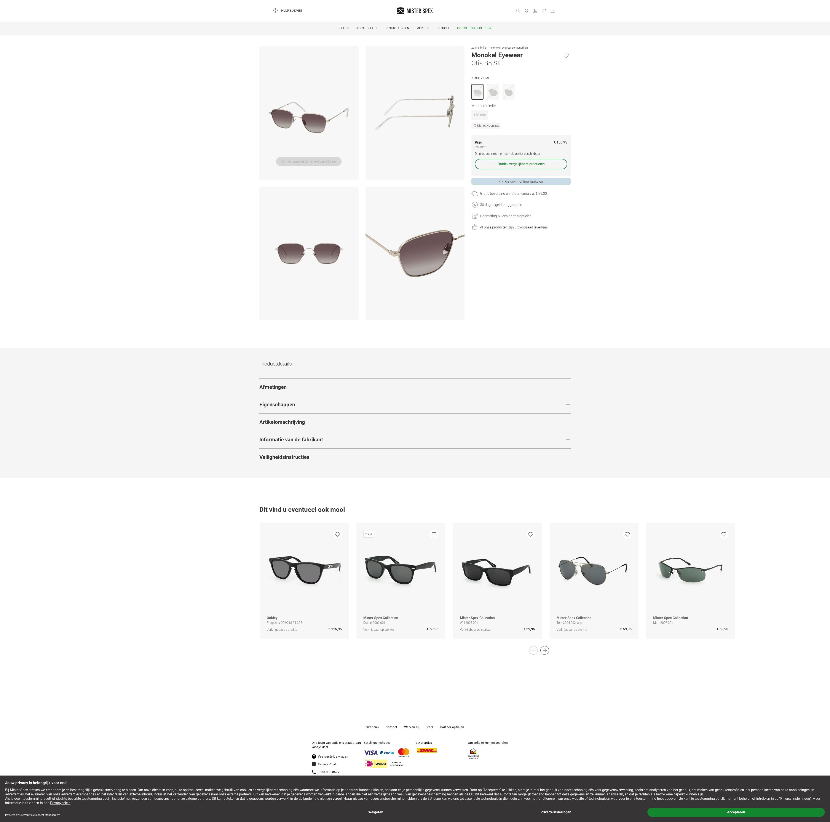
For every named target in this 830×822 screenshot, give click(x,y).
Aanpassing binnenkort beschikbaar (312, 161)
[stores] (526, 10)
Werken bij (412, 727)
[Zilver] (477, 92)
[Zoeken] (518, 11)
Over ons (372, 727)
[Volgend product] (544, 650)
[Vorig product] (533, 650)
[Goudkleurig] (509, 92)
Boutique (443, 28)
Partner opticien (452, 727)
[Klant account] (535, 10)
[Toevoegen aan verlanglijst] (566, 55)
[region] (415, 585)
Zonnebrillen (367, 28)
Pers (430, 727)
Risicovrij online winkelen (523, 181)
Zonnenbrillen (479, 47)
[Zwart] (493, 92)
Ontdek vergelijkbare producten (521, 164)
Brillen (343, 28)
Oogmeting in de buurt (475, 28)
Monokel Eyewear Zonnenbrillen (509, 47)
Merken (423, 28)
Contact (391, 727)
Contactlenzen (397, 28)
